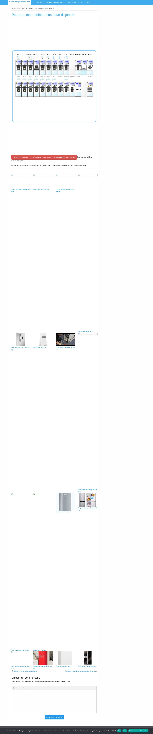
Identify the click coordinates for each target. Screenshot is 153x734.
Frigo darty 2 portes (40, 347)
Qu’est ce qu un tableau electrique (25, 671)
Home (13, 8)
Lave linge (39, 2)
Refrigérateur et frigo (55, 2)
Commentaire (20, 688)
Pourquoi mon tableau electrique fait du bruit (80, 671)
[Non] (150, 731)
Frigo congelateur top (63, 666)
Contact (88, 2)
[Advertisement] (54, 34)
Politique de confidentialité (138, 731)
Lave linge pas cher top (41, 189)
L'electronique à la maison (19, 1)
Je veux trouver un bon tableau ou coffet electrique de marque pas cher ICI (44, 157)
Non (124, 731)
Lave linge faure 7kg (85, 331)
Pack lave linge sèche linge (20, 650)
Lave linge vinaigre (39, 650)
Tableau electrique (74, 2)
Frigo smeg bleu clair (63, 512)
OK (119, 731)
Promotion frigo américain (87, 666)
